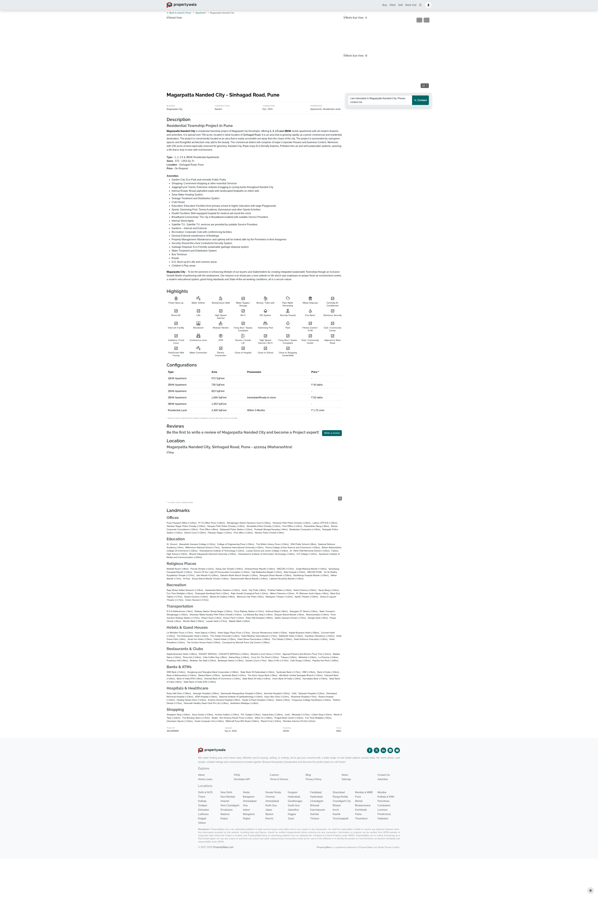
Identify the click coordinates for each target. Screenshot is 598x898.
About (201, 775)
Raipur (224, 818)
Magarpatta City (176, 272)
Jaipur (268, 809)
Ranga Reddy (340, 796)
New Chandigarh (230, 805)
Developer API (242, 779)
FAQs (237, 775)
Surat (291, 818)
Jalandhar (293, 809)
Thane (201, 796)
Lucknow (382, 809)
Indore (246, 809)
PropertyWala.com (223, 847)
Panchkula (383, 801)
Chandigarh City (342, 801)
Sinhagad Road (252, 134)
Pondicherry (384, 814)
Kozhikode (361, 809)
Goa (245, 805)
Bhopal (337, 805)
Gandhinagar (295, 801)
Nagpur (292, 814)
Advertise (382, 779)
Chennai (270, 796)
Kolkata (202, 801)
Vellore (202, 823)
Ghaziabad (339, 792)
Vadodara (382, 818)
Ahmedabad (249, 801)
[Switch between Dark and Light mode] (590, 890)
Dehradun (203, 809)
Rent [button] (393, 5)
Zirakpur (202, 805)
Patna (358, 814)
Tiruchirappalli (340, 818)
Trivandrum (361, 818)
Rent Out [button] (410, 5)
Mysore (269, 814)
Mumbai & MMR (364, 792)
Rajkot (246, 818)
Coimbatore (383, 805)
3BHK (287, 131)
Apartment (200, 13)
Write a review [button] (332, 433)
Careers (274, 775)
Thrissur (314, 818)
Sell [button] (400, 5)
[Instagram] (390, 750)
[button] (420, 5)
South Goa (294, 805)
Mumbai (381, 792)
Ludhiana (203, 814)
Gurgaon (292, 792)
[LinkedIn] (383, 750)
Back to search (176, 13)
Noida (246, 792)
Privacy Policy (313, 779)
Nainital (314, 814)
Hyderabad (294, 796)
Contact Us (383, 775)
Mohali (359, 801)
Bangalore (248, 796)
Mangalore (249, 814)
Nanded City (187, 131)
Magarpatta (173, 131)
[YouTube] (397, 750)
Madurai (225, 814)
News (345, 775)
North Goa (271, 805)
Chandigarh (316, 801)
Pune (188, 13)
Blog (308, 775)
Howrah (225, 801)
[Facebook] (370, 750)
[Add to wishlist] (419, 20)
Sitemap (346, 779)
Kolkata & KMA (385, 796)
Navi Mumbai (228, 796)
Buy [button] (384, 5)
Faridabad (316, 792)
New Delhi (226, 792)
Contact (422, 100)
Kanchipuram (317, 809)
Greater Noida (273, 792)
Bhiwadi (314, 805)
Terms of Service (279, 779)
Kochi (336, 809)
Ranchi (269, 818)
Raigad (202, 818)
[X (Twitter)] (376, 750)
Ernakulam (227, 809)
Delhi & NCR (205, 792)
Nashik (336, 814)
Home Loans (205, 779)
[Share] (427, 20)
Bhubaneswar (362, 805)
